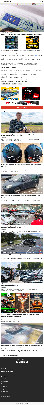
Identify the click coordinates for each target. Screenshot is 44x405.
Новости (17, 403)
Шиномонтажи (4, 381)
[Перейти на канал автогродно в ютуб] (27, 362)
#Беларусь (14, 83)
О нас (2, 389)
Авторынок (26, 403)
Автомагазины (4, 376)
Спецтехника (4, 386)
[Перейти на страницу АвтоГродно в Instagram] (17, 362)
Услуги (21, 403)
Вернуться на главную (22, 107)
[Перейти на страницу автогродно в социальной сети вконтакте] (22, 362)
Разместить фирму (5, 396)
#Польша (20, 83)
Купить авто (4, 368)
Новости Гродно (4, 366)
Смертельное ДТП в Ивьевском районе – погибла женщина (17, 255)
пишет (35, 55)
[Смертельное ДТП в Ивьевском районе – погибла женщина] (22, 243)
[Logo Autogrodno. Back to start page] (6, 1)
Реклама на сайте (5, 394)
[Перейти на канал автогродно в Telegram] (19, 362)
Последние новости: (6, 111)
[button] (40, 1)
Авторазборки (4, 378)
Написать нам (4, 391)
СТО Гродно (3, 373)
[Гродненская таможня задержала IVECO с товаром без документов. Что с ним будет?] (22, 153)
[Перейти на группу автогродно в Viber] (24, 362)
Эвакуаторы (4, 383)
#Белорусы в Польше (6, 83)
